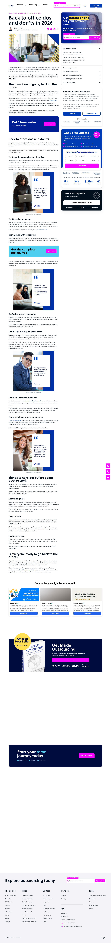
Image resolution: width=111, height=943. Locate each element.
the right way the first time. (36, 480)
